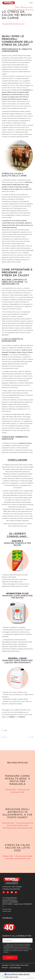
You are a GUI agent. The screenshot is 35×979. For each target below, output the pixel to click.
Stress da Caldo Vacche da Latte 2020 (17, 848)
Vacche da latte (22, 828)
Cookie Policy (6, 911)
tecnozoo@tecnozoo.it (9, 900)
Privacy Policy (6, 909)
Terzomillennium (15, 967)
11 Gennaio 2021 (10, 789)
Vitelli (22, 792)
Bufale (15, 825)
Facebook (21, 717)
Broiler (9, 825)
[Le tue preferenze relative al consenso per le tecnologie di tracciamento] (2, 976)
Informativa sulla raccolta (10, 977)
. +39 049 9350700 (10, 897)
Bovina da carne (26, 7)
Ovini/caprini (15, 792)
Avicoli (18, 823)
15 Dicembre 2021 (8, 823)
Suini (14, 828)
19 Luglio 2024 (7, 24)
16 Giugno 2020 (7, 856)
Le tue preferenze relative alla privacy (18, 974)
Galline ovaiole (23, 825)
